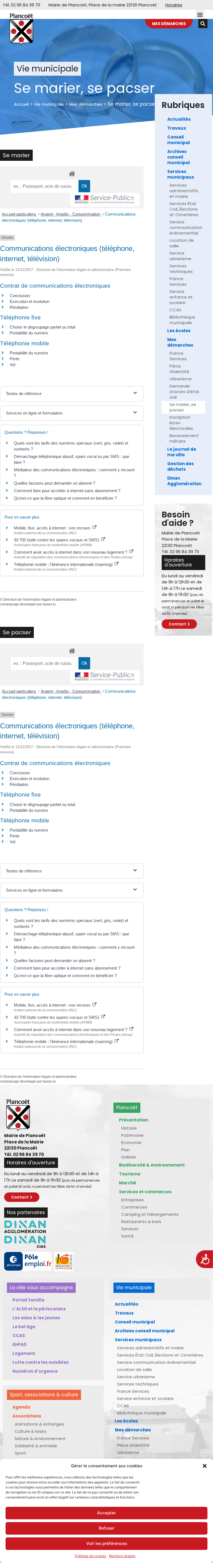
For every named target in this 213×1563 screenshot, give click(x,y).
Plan (125, 1150)
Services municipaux (180, 174)
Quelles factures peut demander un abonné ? (54, 483)
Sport (20, 1453)
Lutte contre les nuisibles (40, 1362)
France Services (178, 281)
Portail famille (28, 1300)
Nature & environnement (40, 1438)
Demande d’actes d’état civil (184, 391)
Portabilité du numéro (29, 333)
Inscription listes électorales (181, 422)
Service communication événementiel (185, 227)
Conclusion (20, 295)
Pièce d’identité (179, 368)
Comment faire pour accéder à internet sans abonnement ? (67, 490)
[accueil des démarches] (72, 173)
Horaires (173, 5)
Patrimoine (132, 1135)
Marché (127, 1183)
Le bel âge (23, 1327)
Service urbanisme (180, 256)
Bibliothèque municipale (182, 320)
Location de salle (181, 243)
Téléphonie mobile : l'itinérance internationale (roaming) (64, 564)
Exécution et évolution (29, 301)
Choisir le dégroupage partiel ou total (42, 327)
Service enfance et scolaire (181, 297)
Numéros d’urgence (35, 1371)
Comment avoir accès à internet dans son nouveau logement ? (71, 552)
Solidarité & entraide (36, 1446)
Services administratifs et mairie (183, 190)
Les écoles (179, 331)
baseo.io (49, 604)
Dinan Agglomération (184, 481)
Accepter (106, 1512)
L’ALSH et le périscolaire (39, 1309)
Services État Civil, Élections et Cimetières (183, 209)
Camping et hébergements (150, 1214)
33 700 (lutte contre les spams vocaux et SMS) (57, 540)
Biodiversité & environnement (152, 1165)
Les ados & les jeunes (36, 1318)
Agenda (21, 1407)
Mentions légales (122, 1556)
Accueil (21, 104)
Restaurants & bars (141, 1221)
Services (129, 1229)
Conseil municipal (178, 140)
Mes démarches (85, 104)
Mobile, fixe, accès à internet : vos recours (53, 528)
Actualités (179, 119)
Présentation (133, 1120)
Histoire (129, 1128)
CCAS (175, 310)
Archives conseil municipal (178, 157)
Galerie (128, 1157)
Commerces (134, 1207)
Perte (14, 358)
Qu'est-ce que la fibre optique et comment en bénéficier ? (65, 498)
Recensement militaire (184, 438)
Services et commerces (145, 1192)
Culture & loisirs (30, 1431)
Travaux (176, 128)
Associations (26, 1416)
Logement (23, 1353)
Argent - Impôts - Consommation (71, 214)
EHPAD (19, 1344)
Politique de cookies (90, 1556)
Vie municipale (49, 104)
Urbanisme (180, 379)
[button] (204, 1466)
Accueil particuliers (19, 214)
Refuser (107, 1528)
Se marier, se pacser (182, 407)
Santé (127, 1236)
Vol (12, 364)
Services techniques (181, 268)
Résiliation (19, 307)
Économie (131, 1142)
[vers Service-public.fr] (105, 199)
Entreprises (132, 1200)
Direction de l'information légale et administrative (40, 599)
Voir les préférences (106, 1543)
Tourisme (129, 1174)
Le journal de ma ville (181, 452)
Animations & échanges (39, 1424)
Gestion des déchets (180, 466)
